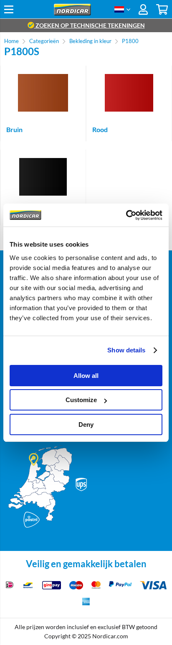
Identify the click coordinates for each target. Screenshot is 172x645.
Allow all (86, 375)
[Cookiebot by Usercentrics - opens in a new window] (125, 215)
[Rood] (129, 93)
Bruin (14, 129)
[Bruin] (43, 93)
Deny (86, 424)
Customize (81, 399)
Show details (126, 350)
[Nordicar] (72, 13)
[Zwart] (43, 177)
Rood (100, 129)
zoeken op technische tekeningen (89, 25)
